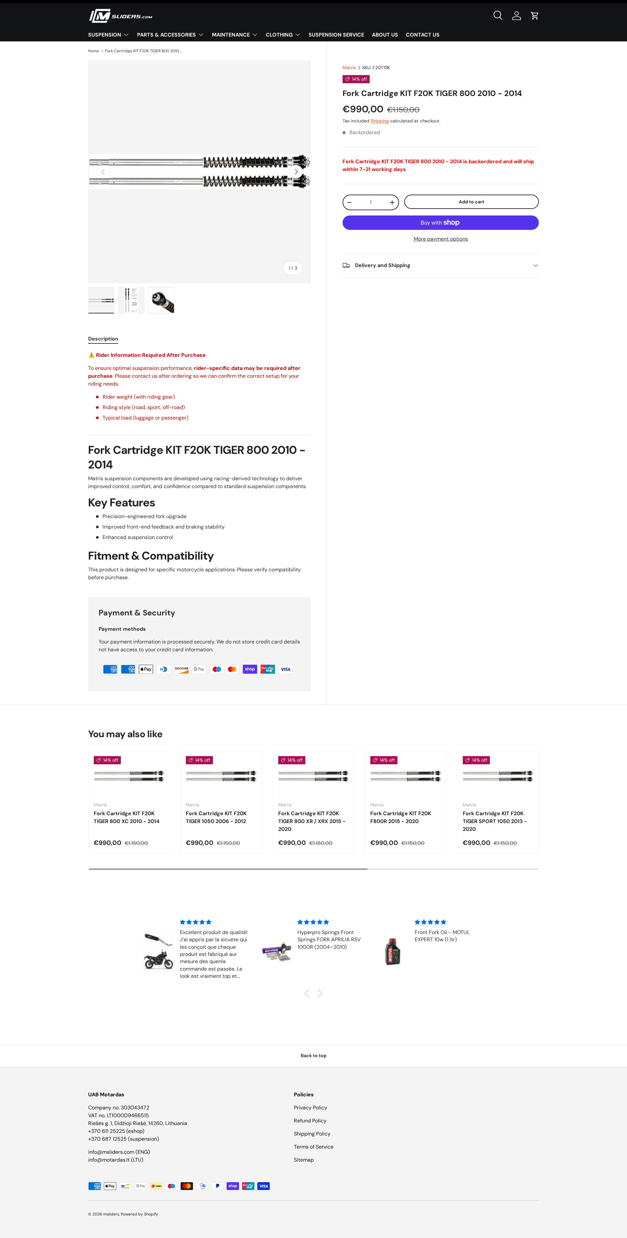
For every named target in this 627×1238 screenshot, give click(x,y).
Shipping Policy (312, 1133)
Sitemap (304, 1159)
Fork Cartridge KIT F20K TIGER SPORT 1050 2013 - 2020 (495, 821)
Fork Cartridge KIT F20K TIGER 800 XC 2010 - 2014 (126, 817)
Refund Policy (310, 1120)
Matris (349, 68)
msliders (111, 1214)
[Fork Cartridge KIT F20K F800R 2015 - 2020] (405, 776)
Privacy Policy (310, 1107)
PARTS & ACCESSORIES (166, 34)
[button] (535, 15)
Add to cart (471, 202)
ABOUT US (385, 34)
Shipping (380, 121)
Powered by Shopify (139, 1214)
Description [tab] (103, 338)
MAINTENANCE (231, 34)
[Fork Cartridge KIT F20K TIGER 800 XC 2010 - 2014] (129, 776)
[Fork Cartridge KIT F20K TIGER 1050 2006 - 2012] (221, 776)
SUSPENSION (104, 34)
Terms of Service (313, 1146)
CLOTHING (279, 34)
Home (93, 51)
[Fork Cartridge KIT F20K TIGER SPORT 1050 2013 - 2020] (498, 776)
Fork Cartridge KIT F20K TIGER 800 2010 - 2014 (144, 51)
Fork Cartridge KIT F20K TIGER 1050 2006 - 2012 (216, 817)
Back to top (314, 1055)
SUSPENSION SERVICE (336, 34)
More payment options (441, 238)
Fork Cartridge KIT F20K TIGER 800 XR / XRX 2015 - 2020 (312, 821)
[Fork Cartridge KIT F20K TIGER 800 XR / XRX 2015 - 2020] (313, 776)
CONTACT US (423, 34)
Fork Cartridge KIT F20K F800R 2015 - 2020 (400, 817)
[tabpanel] (199, 466)
